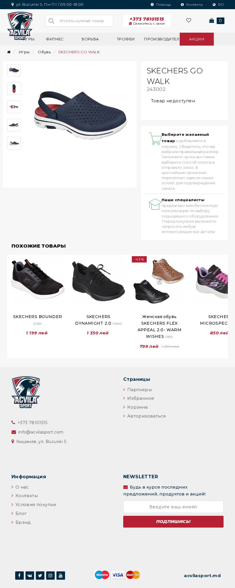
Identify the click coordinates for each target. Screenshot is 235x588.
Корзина (137, 407)
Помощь (163, 4)
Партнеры (139, 389)
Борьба (90, 39)
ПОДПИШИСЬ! (173, 521)
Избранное (140, 398)
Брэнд (22, 522)
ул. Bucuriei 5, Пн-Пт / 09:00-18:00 (49, 4)
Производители (161, 39)
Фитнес (55, 39)
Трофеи (126, 39)
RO (220, 4)
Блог (20, 513)
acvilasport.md (202, 575)
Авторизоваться (146, 416)
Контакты (194, 4)
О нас (21, 487)
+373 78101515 (147, 21)
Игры (24, 52)
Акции (196, 39)
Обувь (44, 52)
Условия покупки (35, 504)
